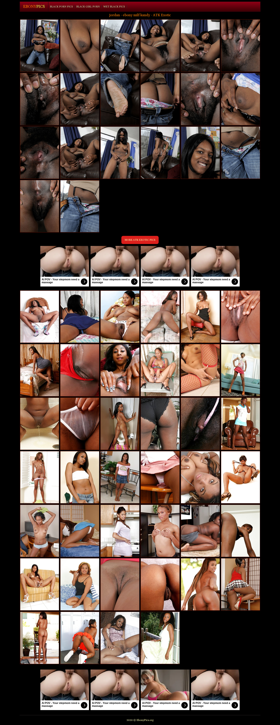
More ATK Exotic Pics (140, 240)
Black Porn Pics (61, 6)
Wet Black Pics (114, 6)
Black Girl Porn (88, 6)
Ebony (34, 6)
